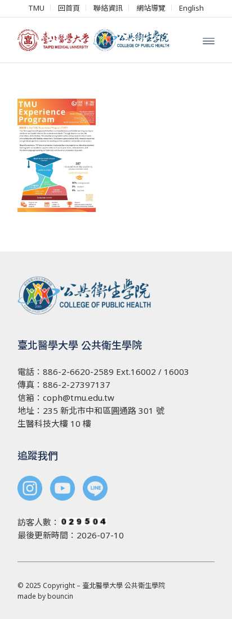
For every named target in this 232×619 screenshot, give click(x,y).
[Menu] (209, 40)
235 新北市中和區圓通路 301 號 (103, 410)
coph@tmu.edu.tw (78, 397)
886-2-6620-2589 (78, 371)
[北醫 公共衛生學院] (96, 40)
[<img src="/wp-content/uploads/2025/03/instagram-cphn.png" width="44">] (29, 489)
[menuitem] (37, 8)
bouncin (60, 596)
